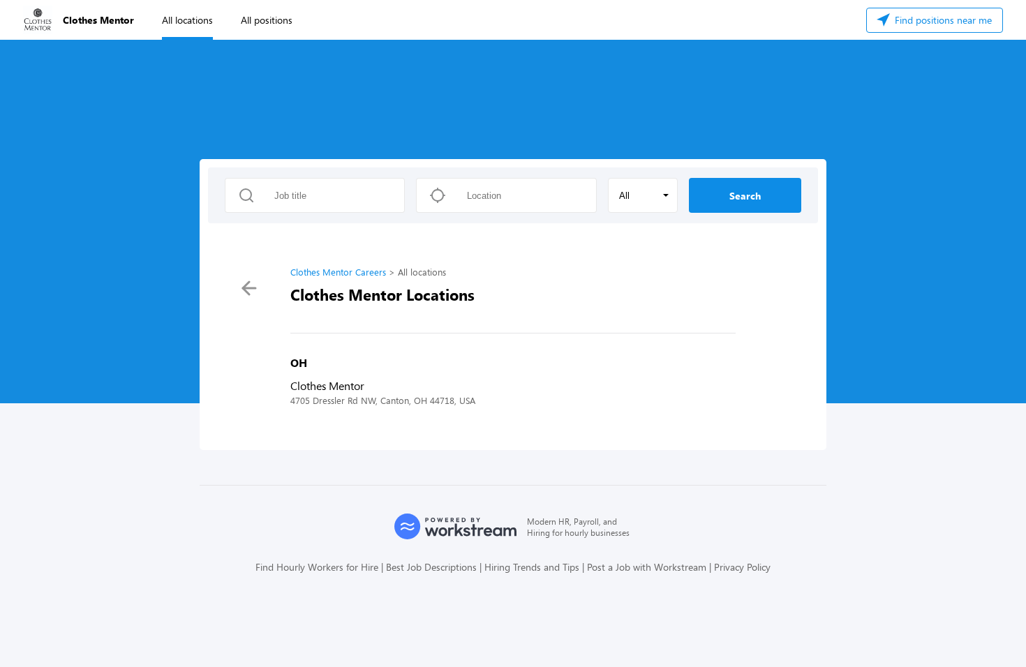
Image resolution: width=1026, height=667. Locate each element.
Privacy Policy (742, 567)
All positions (266, 20)
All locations (187, 20)
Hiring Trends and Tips (531, 567)
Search (745, 195)
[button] (643, 195)
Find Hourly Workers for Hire (316, 567)
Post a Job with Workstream (646, 567)
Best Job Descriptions (431, 567)
